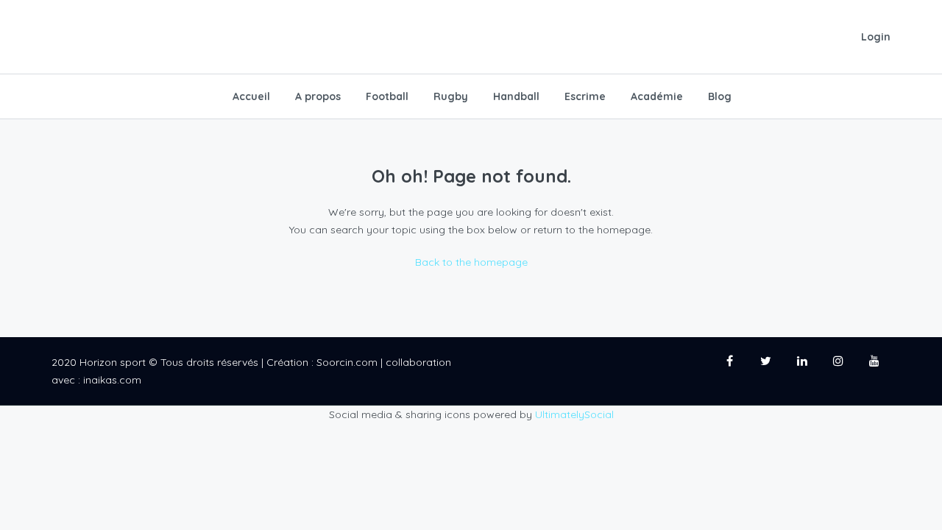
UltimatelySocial (574, 414)
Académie (657, 96)
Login (875, 36)
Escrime (585, 96)
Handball (516, 96)
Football (387, 96)
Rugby (450, 96)
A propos (318, 96)
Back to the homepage (471, 262)
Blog (720, 96)
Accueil (251, 96)
